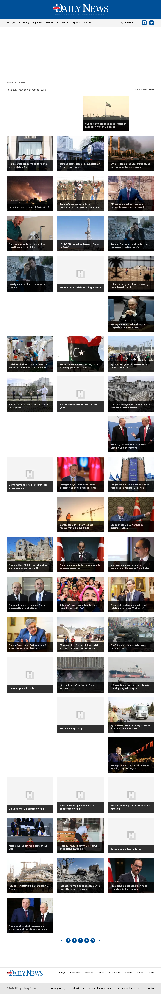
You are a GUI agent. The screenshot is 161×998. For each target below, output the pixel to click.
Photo (87, 23)
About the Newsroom (100, 988)
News (10, 83)
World (49, 23)
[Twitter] (151, 22)
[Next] (99, 940)
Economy (24, 23)
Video (140, 973)
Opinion (37, 23)
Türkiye (11, 23)
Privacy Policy (58, 988)
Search (22, 83)
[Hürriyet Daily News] (80, 9)
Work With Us (77, 988)
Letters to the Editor (128, 988)
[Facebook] (144, 22)
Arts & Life (63, 23)
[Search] (122, 22)
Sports (76, 23)
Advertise (149, 988)
